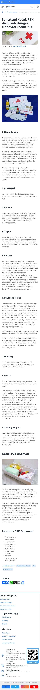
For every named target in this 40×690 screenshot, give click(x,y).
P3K (34, 566)
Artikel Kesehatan (11, 12)
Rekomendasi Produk (19, 46)
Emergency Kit (7, 569)
